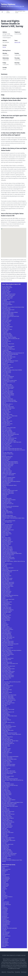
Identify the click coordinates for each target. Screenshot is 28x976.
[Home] (2, 12)
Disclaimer (17, 972)
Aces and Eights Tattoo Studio (20, 12)
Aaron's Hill (17, 42)
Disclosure (23, 972)
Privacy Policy (10, 972)
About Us (4, 972)
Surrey (4, 47)
